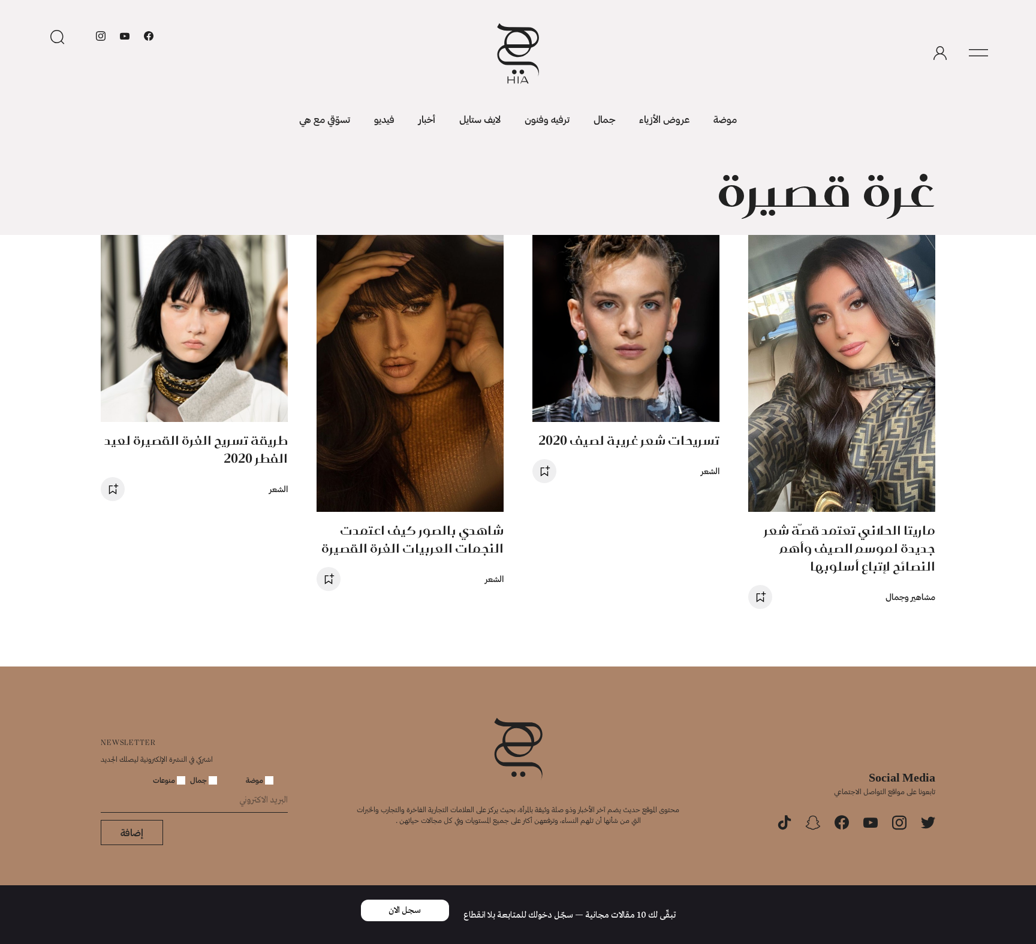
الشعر (710, 471)
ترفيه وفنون (547, 119)
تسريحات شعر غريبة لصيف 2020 (628, 440)
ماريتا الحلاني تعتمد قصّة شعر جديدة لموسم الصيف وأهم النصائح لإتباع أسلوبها (849, 548)
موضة (725, 119)
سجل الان (405, 910)
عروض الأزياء (664, 119)
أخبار (426, 119)
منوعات (165, 780)
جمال (604, 119)
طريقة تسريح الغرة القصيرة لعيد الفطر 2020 (196, 449)
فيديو (384, 119)
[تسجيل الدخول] (940, 53)
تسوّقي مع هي (324, 119)
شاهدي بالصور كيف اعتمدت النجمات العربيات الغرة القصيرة (412, 539)
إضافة (132, 832)
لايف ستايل (480, 119)
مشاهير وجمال (910, 597)
